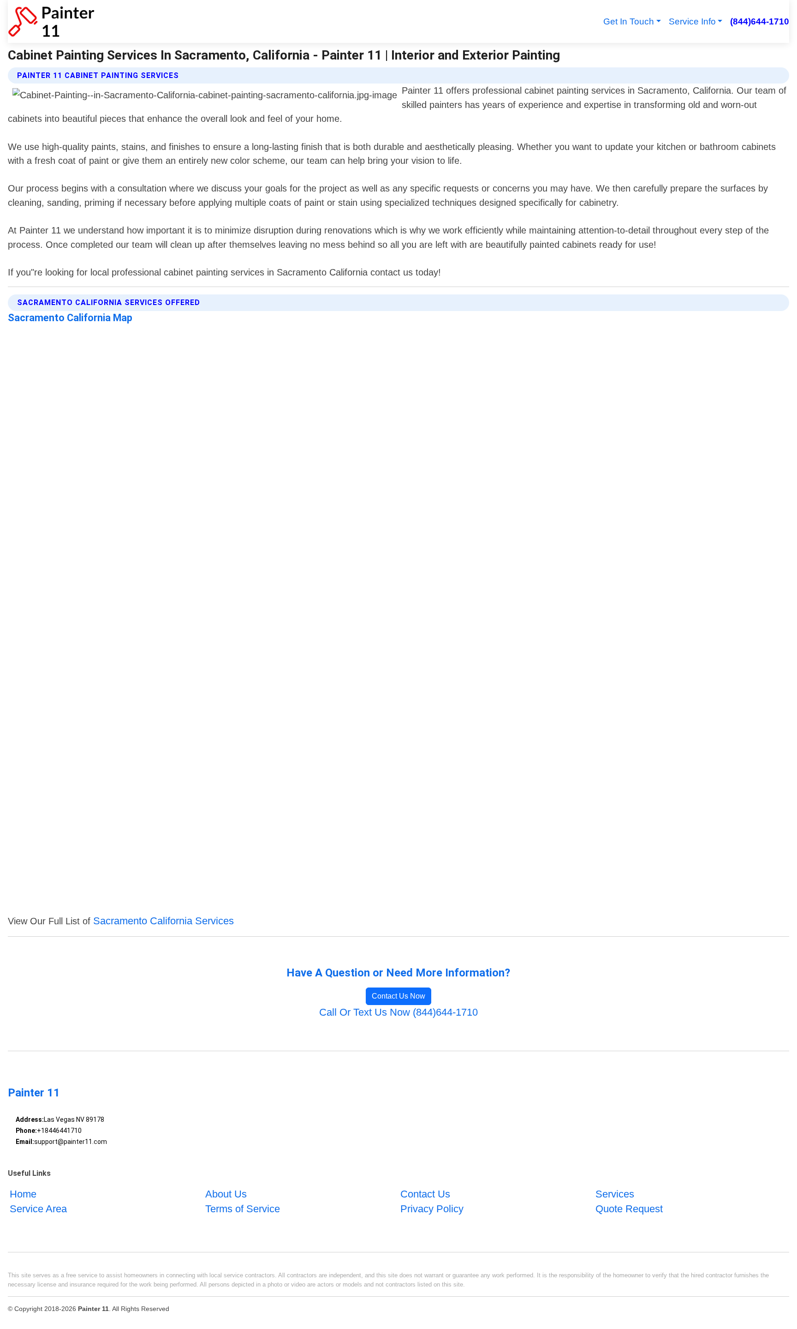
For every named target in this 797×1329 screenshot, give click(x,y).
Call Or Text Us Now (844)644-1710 (398, 1012)
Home (23, 1194)
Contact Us (425, 1194)
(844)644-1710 (759, 21)
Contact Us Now (398, 996)
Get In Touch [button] (628, 21)
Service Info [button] (692, 21)
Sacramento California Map (70, 317)
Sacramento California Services (163, 921)
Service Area (38, 1209)
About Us (226, 1194)
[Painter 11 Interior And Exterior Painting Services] (51, 21)
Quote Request (629, 1209)
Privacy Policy (432, 1209)
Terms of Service (242, 1209)
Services (614, 1194)
